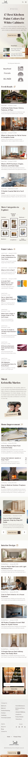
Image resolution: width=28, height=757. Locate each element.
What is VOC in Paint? (8, 270)
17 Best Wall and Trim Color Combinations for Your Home (8, 257)
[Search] (23, 2)
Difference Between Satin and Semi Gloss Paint (7, 347)
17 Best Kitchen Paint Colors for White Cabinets (14, 18)
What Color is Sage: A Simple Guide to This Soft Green (8, 315)
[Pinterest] (22, 727)
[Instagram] (20, 727)
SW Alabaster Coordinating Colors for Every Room (8, 364)
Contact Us (4, 731)
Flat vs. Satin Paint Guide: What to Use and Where (8, 299)
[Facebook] (25, 727)
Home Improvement (6, 717)
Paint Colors (15, 9)
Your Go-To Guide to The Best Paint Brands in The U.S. (8, 331)
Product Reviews (20, 716)
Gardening (3, 715)
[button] (3, 532)
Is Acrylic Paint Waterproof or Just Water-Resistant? (7, 282)
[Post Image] (14, 97)
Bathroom (3, 705)
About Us (3, 726)
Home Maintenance (20, 705)
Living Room (18, 714)
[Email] (17, 727)
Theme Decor (19, 719)
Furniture (3, 713)
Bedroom (3, 708)
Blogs (2, 729)
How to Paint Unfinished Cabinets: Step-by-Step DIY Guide (12, 520)
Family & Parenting (5, 710)
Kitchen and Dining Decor (20, 709)
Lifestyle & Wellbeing (20, 712)
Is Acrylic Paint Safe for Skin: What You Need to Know (17, 55)
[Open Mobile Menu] (26, 2)
